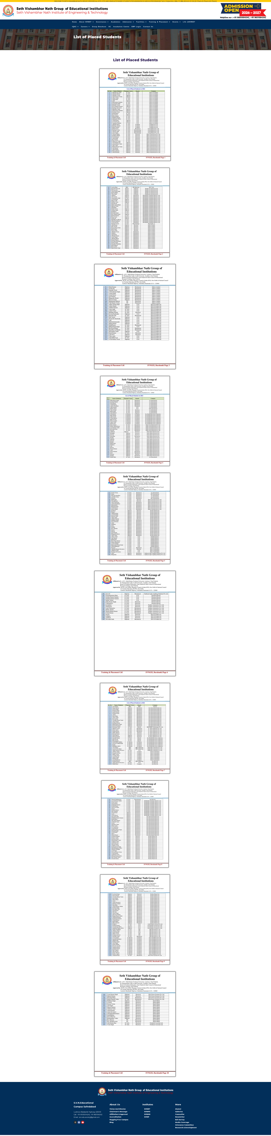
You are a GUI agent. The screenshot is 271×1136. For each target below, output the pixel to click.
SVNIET (147, 1109)
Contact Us (148, 26)
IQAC (74, 26)
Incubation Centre (121, 26)
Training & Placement (158, 22)
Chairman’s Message (118, 1112)
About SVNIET (85, 22)
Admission (127, 22)
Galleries (179, 1112)
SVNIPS (147, 1112)
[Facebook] (79, 1122)
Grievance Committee (184, 1125)
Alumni (178, 1109)
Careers (84, 26)
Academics (115, 22)
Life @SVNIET (189, 22)
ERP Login (136, 26)
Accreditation (115, 1117)
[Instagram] (75, 1122)
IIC (110, 26)
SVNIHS (147, 1114)
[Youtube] (82, 1122)
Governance (101, 22)
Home (74, 22)
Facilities (140, 22)
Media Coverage (182, 1122)
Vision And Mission (118, 1109)
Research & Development (186, 1128)
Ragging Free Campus (119, 1120)
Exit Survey (180, 1120)
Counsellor (179, 1114)
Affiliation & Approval (119, 1114)
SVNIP (146, 1117)
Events (175, 22)
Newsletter (180, 1117)
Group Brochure (99, 26)
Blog (111, 1122)
